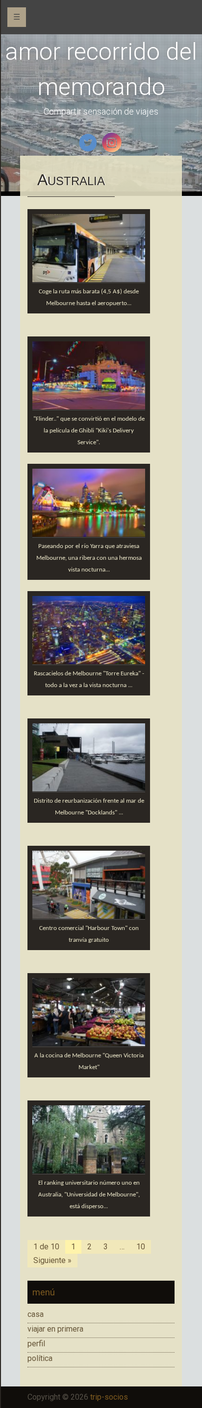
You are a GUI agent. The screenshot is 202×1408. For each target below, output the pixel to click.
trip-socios (109, 1397)
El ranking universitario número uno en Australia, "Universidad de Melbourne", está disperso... (89, 1195)
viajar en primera (55, 1329)
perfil (36, 1343)
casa (35, 1314)
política (39, 1358)
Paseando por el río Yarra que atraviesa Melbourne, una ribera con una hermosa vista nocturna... (89, 558)
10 (140, 1246)
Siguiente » (52, 1260)
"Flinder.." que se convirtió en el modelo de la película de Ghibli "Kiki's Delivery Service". (89, 431)
